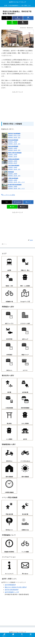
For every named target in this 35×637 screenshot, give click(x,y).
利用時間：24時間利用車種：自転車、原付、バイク (16, 180)
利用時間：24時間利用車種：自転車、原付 (14, 141)
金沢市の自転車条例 (11, 589)
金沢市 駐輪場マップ (11, 592)
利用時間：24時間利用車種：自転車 (14, 154)
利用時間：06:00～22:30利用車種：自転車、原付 (14, 135)
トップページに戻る (9, 195)
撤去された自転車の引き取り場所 (15, 587)
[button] (23, 22)
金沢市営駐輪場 (9, 584)
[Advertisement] (17, 106)
